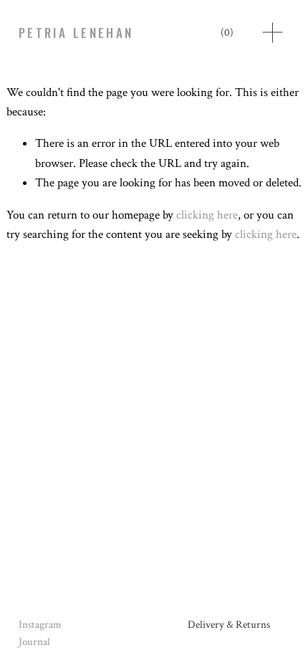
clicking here (207, 215)
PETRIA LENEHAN (76, 33)
